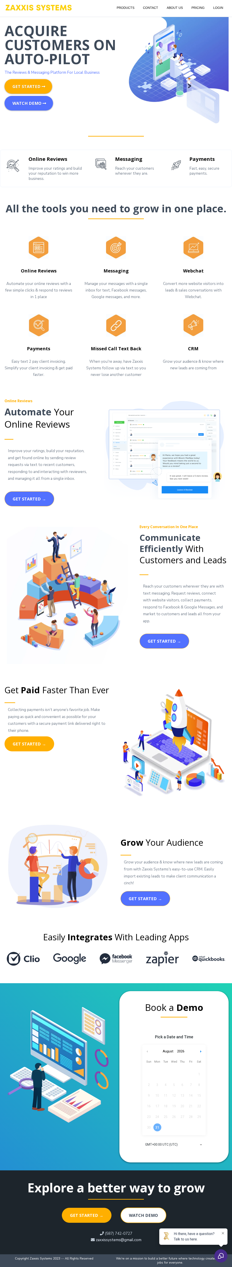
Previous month (147, 1051)
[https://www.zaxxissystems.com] (38, 8)
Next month (201, 1051)
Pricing (198, 8)
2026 (180, 1051)
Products (125, 8)
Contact (150, 8)
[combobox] (174, 1144)
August (168, 1051)
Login (218, 8)
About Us (175, 8)
